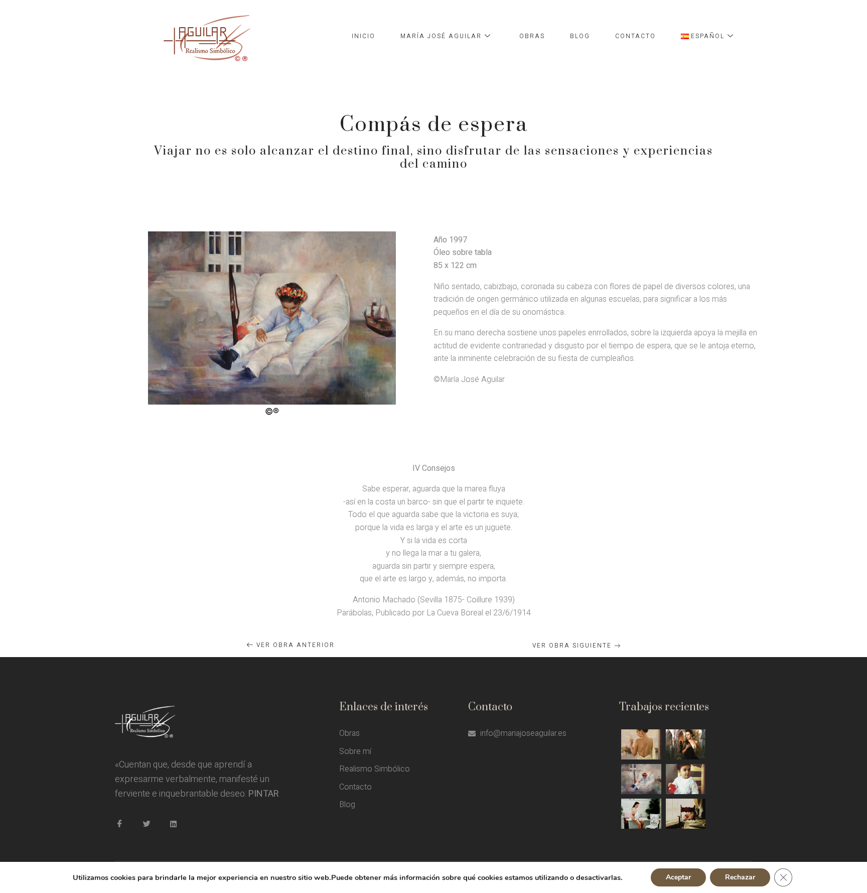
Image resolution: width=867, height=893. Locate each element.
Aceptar (678, 877)
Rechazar (740, 877)
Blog (580, 36)
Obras (532, 36)
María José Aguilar (441, 36)
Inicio (363, 36)
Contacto (635, 36)
